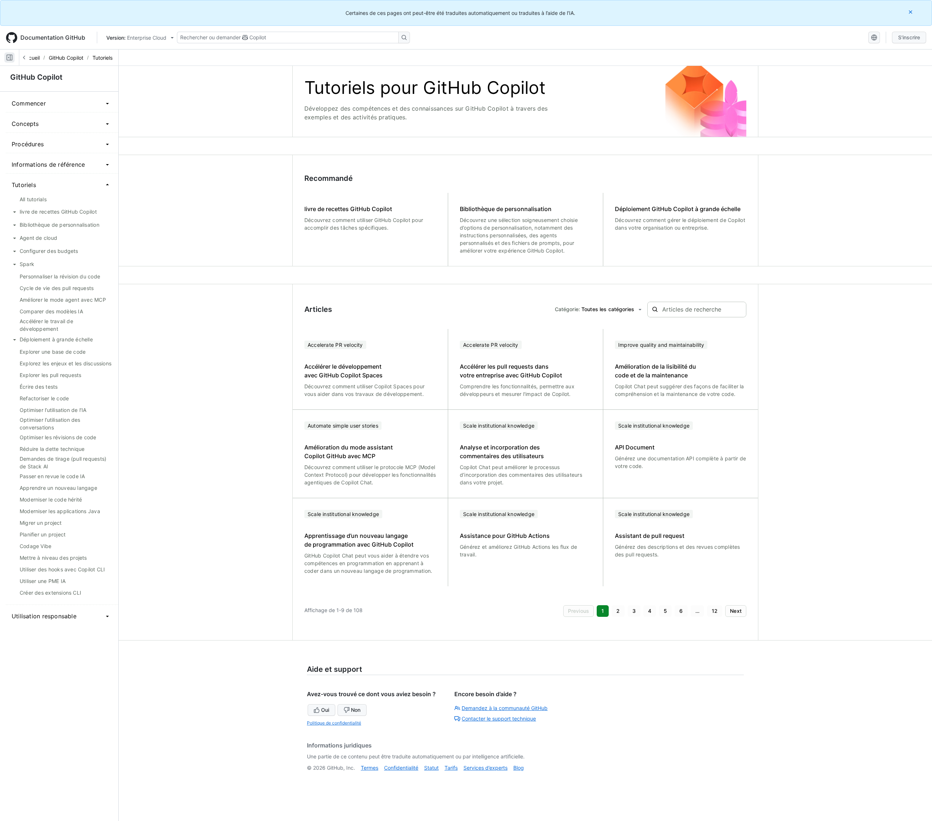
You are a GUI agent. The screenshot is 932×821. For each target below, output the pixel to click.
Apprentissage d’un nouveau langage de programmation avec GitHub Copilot (359, 540)
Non (355, 710)
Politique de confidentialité (334, 723)
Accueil (31, 58)
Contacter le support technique (499, 718)
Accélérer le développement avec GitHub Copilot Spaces (343, 371)
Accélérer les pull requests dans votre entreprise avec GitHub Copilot (511, 371)
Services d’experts (485, 768)
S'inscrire (909, 37)
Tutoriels (102, 58)
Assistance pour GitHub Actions (505, 535)
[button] (578, 611)
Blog (518, 768)
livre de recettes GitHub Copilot (348, 209)
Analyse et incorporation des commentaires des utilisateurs (502, 452)
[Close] (911, 12)
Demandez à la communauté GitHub (505, 708)
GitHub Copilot (66, 58)
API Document (635, 447)
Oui (325, 710)
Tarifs (451, 768)
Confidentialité (401, 768)
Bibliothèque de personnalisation (506, 209)
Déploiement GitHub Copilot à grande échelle (678, 209)
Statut (431, 768)
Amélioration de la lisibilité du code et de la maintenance (655, 371)
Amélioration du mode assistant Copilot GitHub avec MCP (348, 452)
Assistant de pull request (649, 535)
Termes (369, 768)
